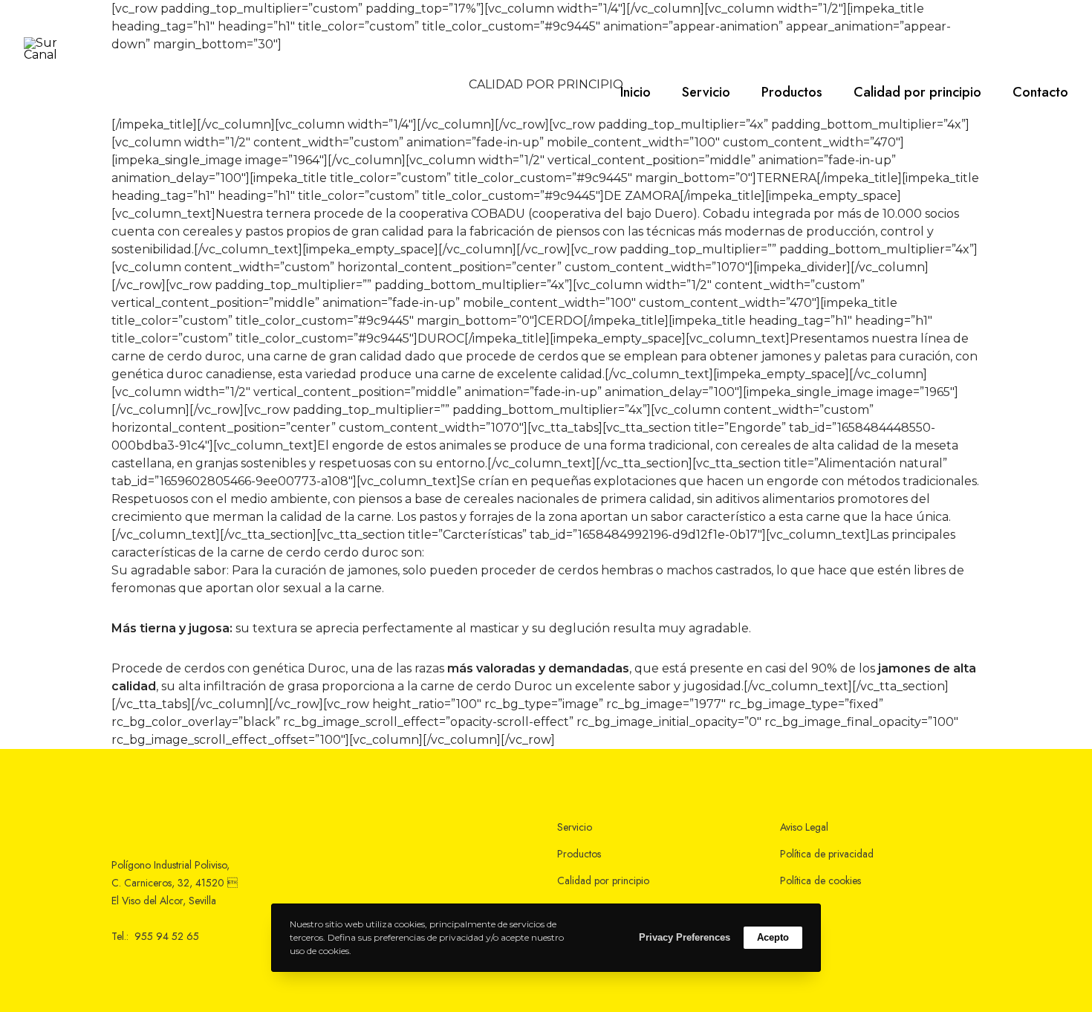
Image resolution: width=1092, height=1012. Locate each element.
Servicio (574, 827)
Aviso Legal (804, 827)
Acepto (773, 937)
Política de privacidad (827, 853)
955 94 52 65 (166, 936)
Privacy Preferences (684, 937)
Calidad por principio (603, 880)
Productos (579, 853)
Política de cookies (820, 880)
